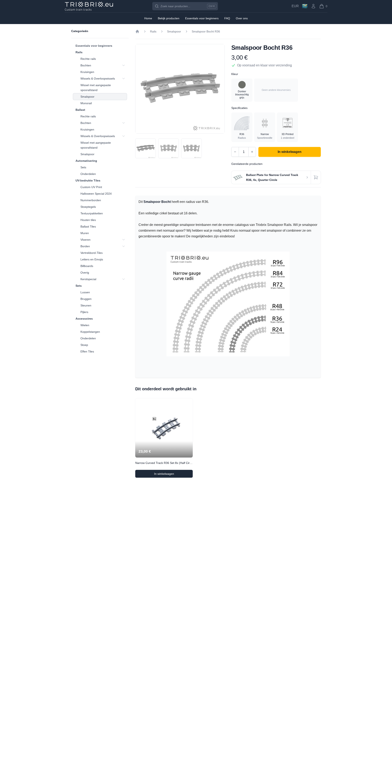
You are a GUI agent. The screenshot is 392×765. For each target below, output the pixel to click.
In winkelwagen (173, 474)
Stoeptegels (88, 206)
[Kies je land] (305, 6)
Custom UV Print (91, 187)
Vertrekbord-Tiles (91, 252)
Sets (83, 167)
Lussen (85, 292)
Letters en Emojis (91, 259)
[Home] (137, 31)
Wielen (84, 325)
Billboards (86, 266)
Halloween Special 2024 (96, 193)
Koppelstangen (90, 331)
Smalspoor (87, 96)
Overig (84, 272)
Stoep (84, 345)
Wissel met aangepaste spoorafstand (95, 87)
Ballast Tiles (88, 226)
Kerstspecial (88, 279)
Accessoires (84, 318)
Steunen (85, 305)
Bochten (85, 65)
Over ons (242, 18)
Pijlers (84, 312)
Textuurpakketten (91, 213)
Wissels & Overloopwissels (97, 78)
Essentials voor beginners (94, 45)
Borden (85, 246)
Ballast (80, 109)
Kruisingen (87, 72)
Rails (79, 52)
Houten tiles (88, 220)
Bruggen (86, 298)
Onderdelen (88, 174)
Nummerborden (90, 200)
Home (148, 18)
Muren (84, 233)
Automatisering (86, 160)
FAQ (227, 18)
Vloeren (85, 239)
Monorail (86, 103)
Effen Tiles (87, 351)
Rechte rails (88, 58)
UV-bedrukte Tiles (88, 180)
